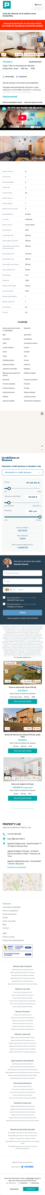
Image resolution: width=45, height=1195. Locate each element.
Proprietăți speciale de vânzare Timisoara (22, 1135)
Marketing (35, 1183)
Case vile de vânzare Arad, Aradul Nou (22, 1001)
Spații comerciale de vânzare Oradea (22, 1049)
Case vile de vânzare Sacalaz (22, 1006)
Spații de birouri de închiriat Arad (22, 1115)
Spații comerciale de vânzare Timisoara (22, 1043)
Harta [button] (40, 54)
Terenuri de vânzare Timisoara (22, 1026)
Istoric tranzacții (9, 921)
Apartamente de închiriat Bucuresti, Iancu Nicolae (22, 1072)
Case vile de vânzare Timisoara (22, 995)
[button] (3, 44)
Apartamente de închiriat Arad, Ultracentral (23, 1069)
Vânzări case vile (22, 989)
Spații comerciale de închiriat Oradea (22, 1112)
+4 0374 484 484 (14, 834)
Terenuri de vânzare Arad (22, 1015)
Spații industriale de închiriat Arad (22, 1106)
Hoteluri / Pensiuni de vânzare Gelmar (22, 1138)
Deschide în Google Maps (16, 867)
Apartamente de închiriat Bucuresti (22, 1067)
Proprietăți (7, 904)
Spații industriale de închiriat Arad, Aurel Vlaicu (22, 1120)
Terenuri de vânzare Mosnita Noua (22, 1018)
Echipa (5, 918)
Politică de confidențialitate (13, 940)
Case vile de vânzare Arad (23, 992)
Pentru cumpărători (10, 911)
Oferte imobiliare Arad (12, 102)
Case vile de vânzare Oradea (22, 998)
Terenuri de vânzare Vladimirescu (22, 1029)
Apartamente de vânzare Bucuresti (22, 978)
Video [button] (20, 54)
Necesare (12, 1183)
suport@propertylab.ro (16, 839)
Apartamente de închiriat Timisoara (22, 1078)
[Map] (22, 432)
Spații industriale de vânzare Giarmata (22, 1052)
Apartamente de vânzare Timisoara (22, 972)
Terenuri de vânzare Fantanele (22, 1020)
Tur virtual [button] (30, 54)
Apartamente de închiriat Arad (22, 1064)
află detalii (30, 1178)
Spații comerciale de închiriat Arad (22, 1109)
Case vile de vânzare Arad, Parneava (22, 1004)
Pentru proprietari (10, 914)
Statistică (23, 1183)
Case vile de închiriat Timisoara (22, 1089)
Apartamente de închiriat (22, 1061)
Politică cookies (9, 937)
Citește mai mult (10, 97)
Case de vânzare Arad (33, 102)
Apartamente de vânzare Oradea (22, 975)
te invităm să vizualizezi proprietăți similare (22, 26)
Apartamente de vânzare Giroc (22, 981)
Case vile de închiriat (22, 1083)
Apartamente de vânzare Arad (22, 969)
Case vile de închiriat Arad (22, 1086)
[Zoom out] (42, 449)
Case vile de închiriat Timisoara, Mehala (22, 1098)
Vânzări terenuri (22, 1012)
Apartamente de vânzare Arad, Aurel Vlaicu (22, 984)
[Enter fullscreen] (42, 413)
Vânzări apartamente (22, 966)
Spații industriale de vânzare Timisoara (22, 1046)
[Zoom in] (42, 446)
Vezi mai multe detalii (22, 701)
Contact (6, 928)
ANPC (5, 933)
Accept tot (31, 1189)
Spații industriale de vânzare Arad (22, 1040)
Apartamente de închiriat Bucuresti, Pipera (22, 1075)
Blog (4, 925)
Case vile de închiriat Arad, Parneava (22, 1092)
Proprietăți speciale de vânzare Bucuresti (22, 1133)
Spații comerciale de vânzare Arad (22, 1037)
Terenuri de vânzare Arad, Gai (22, 1023)
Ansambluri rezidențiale (12, 907)
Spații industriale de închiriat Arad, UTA (22, 1118)
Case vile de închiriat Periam (22, 1095)
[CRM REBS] (27, 1167)
